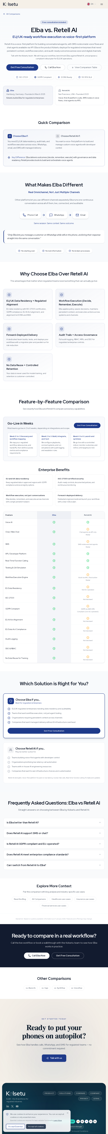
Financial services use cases (54, 905)
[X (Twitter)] (12, 1106)
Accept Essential (15, 1126)
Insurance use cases (85, 899)
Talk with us (56, 1058)
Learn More (57, 1120)
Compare (80, 1093)
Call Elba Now (54, 67)
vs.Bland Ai (31, 988)
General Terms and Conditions (76, 1131)
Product (49, 1093)
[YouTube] (17, 1106)
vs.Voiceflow (76, 988)
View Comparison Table (86, 67)
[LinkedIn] (7, 1106)
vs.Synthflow (59, 988)
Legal (97, 1099)
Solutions (65, 1093)
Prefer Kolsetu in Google (72, 1127)
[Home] (10, 4)
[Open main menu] (102, 4)
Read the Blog (20, 899)
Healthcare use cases (61, 899)
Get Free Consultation (22, 67)
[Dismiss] (67, 1113)
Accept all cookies (36, 1126)
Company (95, 1093)
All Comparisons (13, 14)
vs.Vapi (45, 988)
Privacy (84, 1099)
